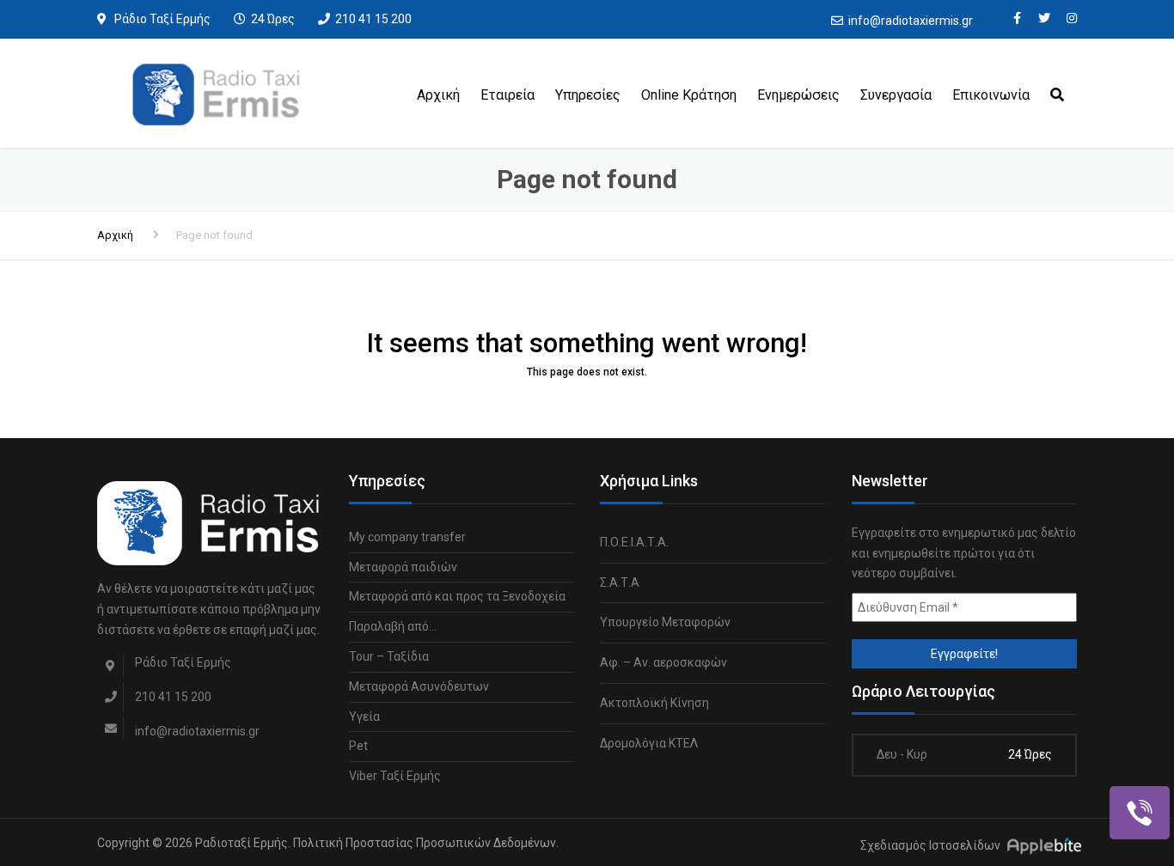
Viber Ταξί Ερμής (395, 776)
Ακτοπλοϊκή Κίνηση (654, 703)
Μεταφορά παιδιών (403, 567)
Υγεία (364, 716)
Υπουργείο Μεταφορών (665, 622)
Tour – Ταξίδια (389, 656)
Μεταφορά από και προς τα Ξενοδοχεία (457, 596)
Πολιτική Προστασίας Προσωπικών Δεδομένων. (426, 843)
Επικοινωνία (991, 95)
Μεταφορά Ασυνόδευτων (419, 686)
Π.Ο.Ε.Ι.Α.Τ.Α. (634, 542)
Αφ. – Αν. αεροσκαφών (663, 662)
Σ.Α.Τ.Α (619, 582)
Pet (358, 746)
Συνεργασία (896, 95)
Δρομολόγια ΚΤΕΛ (649, 743)
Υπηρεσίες (588, 95)
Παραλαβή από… (393, 626)
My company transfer (407, 537)
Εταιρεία (507, 95)
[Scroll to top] (1083, 774)
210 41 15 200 (373, 19)
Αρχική (438, 95)
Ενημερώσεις (798, 95)
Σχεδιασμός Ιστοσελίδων (930, 845)
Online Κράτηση (689, 95)
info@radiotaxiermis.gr (910, 20)
